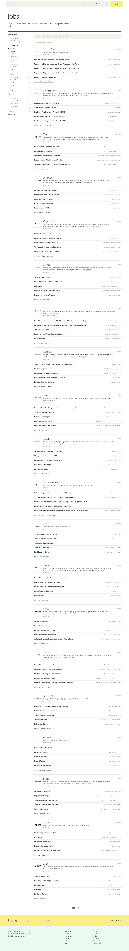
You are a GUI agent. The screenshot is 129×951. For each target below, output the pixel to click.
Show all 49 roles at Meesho (42, 473)
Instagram (96, 938)
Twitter (95, 931)
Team (66, 943)
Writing (98, 4)
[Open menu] (105, 4)
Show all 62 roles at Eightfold (42, 386)
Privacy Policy (97, 941)
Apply (116, 4)
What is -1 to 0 (69, 931)
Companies (87, 4)
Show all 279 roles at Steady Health (44, 82)
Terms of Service (98, 943)
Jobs (65, 946)
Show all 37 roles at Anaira (41, 556)
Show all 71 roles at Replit (41, 343)
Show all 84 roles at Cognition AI (43, 256)
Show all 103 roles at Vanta (41, 169)
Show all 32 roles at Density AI (42, 728)
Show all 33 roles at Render (42, 687)
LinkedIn (95, 933)
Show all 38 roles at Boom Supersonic (45, 515)
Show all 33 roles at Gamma (42, 643)
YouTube (95, 936)
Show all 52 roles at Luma (41, 430)
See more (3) (11, 114)
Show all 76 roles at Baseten (42, 299)
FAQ (65, 941)
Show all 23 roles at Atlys (41, 898)
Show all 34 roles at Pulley (41, 600)
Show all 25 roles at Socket (42, 813)
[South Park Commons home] (9, 3)
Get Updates (115, 920)
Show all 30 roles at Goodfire (42, 770)
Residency (76, 4)
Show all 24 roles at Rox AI (41, 855)
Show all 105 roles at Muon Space (43, 125)
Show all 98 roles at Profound (42, 212)
